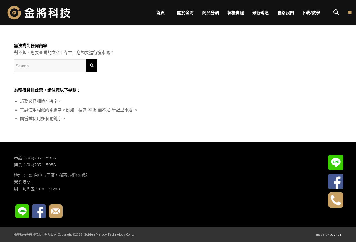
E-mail (56, 211)
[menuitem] (160, 12)
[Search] (336, 12)
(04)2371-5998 (41, 157)
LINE (22, 211)
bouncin (336, 234)
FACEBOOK (39, 211)
